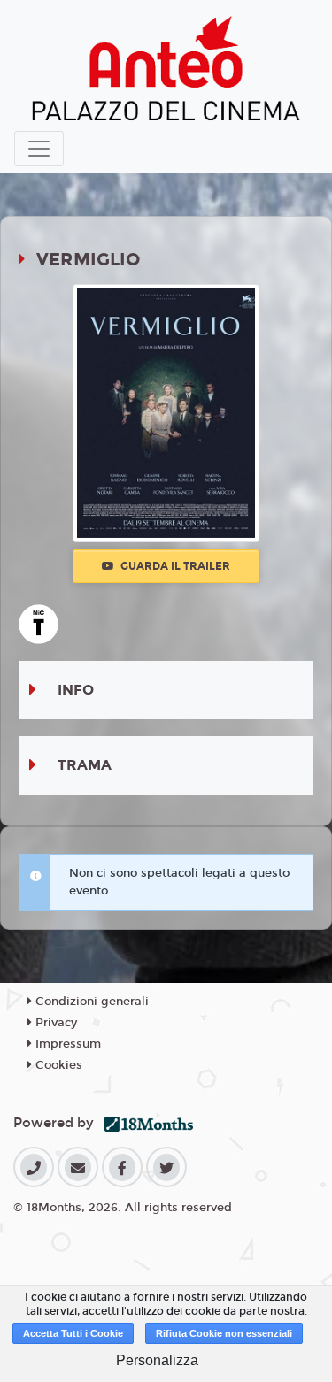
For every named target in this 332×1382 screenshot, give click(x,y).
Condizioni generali (90, 1001)
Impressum (66, 1044)
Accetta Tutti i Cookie (73, 1333)
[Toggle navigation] (39, 148)
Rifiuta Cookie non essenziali (224, 1333)
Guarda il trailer (174, 566)
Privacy (54, 1023)
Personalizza (157, 1360)
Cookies (57, 1065)
